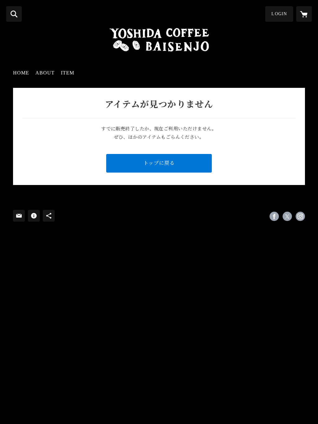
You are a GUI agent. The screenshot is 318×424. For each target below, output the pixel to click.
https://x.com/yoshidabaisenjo (287, 216)
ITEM (67, 72)
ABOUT (45, 72)
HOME (21, 72)
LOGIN (279, 13)
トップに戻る (159, 163)
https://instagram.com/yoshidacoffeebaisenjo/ (300, 216)
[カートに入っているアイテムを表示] (304, 14)
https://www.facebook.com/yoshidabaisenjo (274, 216)
